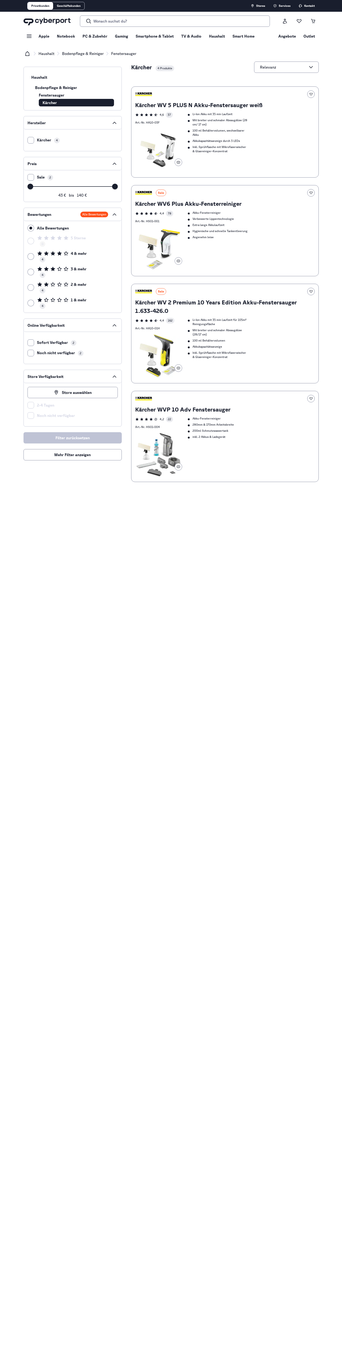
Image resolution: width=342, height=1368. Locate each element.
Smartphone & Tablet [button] (155, 36)
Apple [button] (44, 36)
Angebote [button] (287, 36)
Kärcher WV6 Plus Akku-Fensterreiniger (188, 203)
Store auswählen (77, 392)
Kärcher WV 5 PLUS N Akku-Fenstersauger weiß (199, 105)
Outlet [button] (309, 36)
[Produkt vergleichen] (178, 162)
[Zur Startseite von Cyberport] (47, 21)
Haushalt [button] (217, 36)
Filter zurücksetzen (88, 436)
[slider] (30, 186)
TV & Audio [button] (191, 36)
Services (285, 5)
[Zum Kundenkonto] (285, 21)
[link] (224, 132)
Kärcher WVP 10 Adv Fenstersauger (183, 409)
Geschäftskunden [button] (69, 5)
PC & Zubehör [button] (95, 36)
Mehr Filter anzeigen (72, 455)
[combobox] (283, 67)
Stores (260, 5)
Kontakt (309, 5)
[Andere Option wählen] (311, 67)
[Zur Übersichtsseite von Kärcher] (143, 94)
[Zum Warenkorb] (313, 21)
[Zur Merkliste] (299, 21)
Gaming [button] (121, 36)
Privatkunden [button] (40, 5)
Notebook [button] (66, 36)
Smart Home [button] (243, 36)
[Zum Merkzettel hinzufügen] (311, 94)
